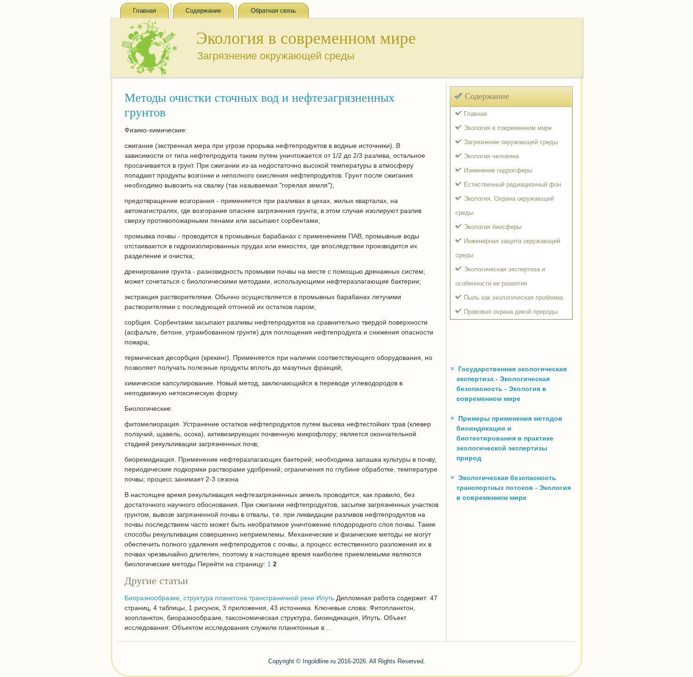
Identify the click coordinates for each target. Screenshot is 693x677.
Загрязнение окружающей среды (511, 142)
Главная (144, 10)
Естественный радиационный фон (512, 184)
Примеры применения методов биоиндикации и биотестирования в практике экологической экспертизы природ (509, 438)
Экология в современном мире (508, 127)
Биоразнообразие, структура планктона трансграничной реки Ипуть (229, 598)
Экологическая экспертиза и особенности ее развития (500, 276)
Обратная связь (273, 10)
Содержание (203, 10)
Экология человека (491, 156)
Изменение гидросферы (498, 170)
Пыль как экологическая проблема (513, 297)
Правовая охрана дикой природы (511, 311)
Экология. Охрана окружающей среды (504, 205)
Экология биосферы (492, 226)
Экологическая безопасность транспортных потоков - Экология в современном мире (513, 487)
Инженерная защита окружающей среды (507, 248)
